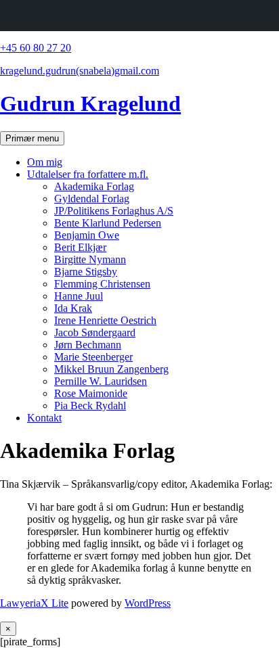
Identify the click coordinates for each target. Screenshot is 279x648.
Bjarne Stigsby (85, 271)
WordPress (148, 603)
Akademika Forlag (94, 186)
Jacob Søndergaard (94, 332)
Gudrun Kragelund (90, 103)
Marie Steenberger (93, 357)
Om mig (44, 162)
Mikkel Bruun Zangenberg (111, 369)
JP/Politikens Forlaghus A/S (113, 210)
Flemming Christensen (102, 284)
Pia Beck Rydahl (90, 405)
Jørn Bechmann (87, 344)
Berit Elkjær (80, 247)
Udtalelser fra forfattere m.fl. (87, 174)
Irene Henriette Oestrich (105, 320)
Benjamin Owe (86, 235)
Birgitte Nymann (90, 259)
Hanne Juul (78, 296)
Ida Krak (73, 308)
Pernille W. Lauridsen (100, 381)
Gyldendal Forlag (91, 198)
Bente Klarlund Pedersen (107, 223)
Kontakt (44, 417)
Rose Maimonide (90, 393)
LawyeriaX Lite (34, 603)
